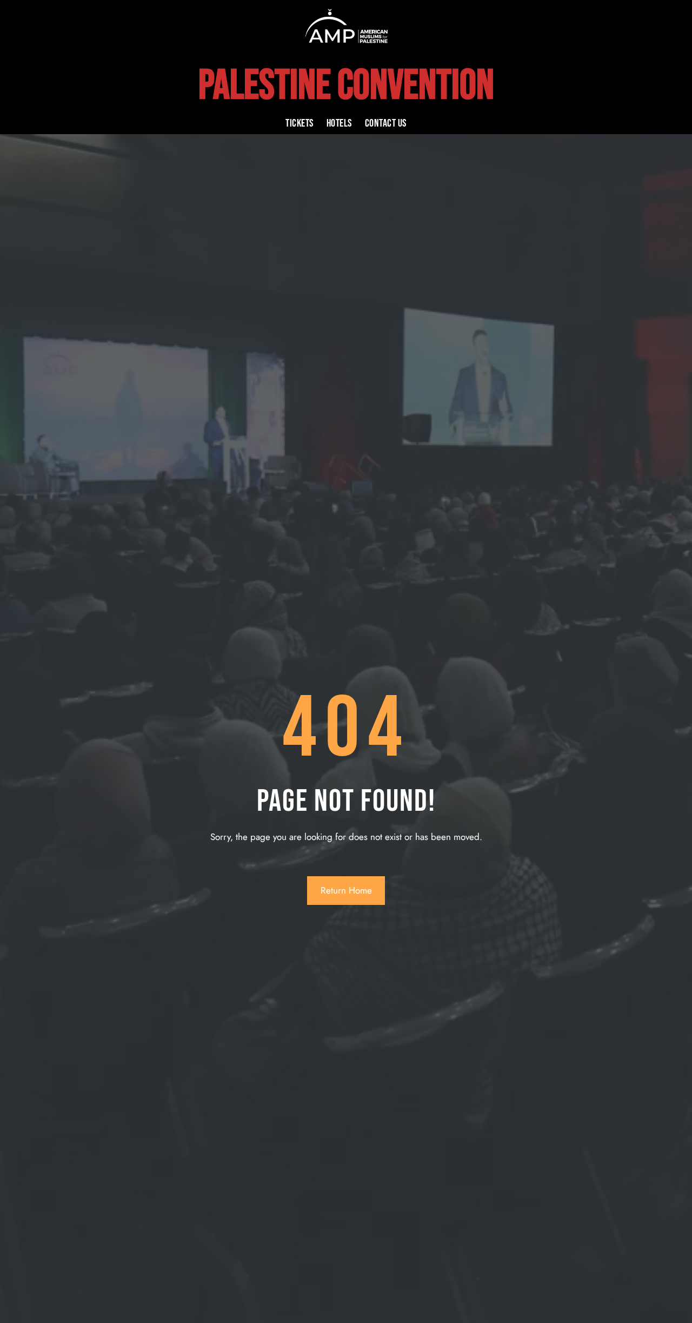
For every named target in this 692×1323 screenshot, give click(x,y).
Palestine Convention (346, 86)
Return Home (346, 890)
